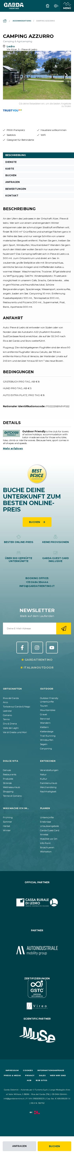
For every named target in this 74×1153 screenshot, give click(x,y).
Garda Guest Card (49, 830)
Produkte (8, 778)
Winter (7, 830)
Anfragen (19, 1146)
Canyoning (46, 748)
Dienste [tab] (11, 162)
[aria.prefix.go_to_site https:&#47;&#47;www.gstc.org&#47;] (37, 994)
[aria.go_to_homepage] (14, 5)
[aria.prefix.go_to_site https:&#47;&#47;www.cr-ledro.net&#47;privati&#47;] (37, 902)
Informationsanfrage (50, 1070)
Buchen (54, 1146)
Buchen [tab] (10, 175)
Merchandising (48, 787)
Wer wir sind (58, 1075)
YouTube (52, 647)
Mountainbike (47, 710)
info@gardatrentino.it (37, 586)
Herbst (6, 826)
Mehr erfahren (13, 448)
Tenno (6, 719)
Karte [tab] (9, 168)
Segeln (43, 744)
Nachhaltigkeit (48, 791)
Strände (7, 783)
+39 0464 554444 (37, 582)
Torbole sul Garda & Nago (16, 706)
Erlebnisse (45, 821)
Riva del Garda (11, 698)
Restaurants (9, 774)
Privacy (29, 1075)
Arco (5, 702)
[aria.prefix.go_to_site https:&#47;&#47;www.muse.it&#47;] (37, 1035)
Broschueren (47, 847)
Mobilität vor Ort (48, 838)
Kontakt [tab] (11, 195)
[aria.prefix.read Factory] (36, 1114)
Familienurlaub (48, 783)
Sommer (7, 821)
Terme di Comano (12, 796)
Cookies (28, 1070)
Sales (42, 1075)
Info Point (45, 843)
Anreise (44, 834)
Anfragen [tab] (12, 182)
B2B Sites (41, 1080)
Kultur (43, 778)
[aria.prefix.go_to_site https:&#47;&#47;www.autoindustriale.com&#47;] (37, 950)
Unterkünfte (47, 817)
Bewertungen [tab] (15, 188)
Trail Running (47, 735)
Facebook (22, 647)
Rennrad (45, 718)
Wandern (45, 723)
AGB (29, 1080)
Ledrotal (7, 711)
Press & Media (12, 1075)
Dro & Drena (10, 723)
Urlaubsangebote (49, 826)
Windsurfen (46, 740)
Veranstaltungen (49, 770)
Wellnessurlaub (11, 787)
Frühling (8, 817)
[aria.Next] (61, 75)
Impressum (12, 1070)
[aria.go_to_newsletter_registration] (63, 628)
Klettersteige (46, 731)
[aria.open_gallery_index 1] (37, 75)
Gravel (43, 714)
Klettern (44, 727)
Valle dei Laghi (11, 728)
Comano (7, 715)
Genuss (7, 770)
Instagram (37, 647)
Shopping (8, 791)
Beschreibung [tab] (15, 155)
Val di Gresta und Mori (15, 732)
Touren (44, 705)
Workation (46, 851)
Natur (43, 774)
